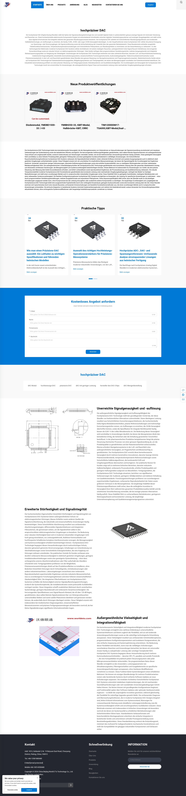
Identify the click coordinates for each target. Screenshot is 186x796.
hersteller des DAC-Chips (109, 386)
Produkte (61, 5)
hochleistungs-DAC (48, 386)
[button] (91, 278)
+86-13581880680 (35, 758)
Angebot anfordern (150, 5)
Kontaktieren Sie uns (114, 5)
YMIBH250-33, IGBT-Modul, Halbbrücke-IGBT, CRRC (75, 127)
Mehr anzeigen (32, 272)
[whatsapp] (183, 394)
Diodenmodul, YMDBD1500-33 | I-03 (40, 127)
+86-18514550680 (37, 767)
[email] (183, 399)
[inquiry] (183, 390)
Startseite (37, 5)
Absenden (93, 352)
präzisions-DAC (66, 386)
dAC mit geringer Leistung (86, 386)
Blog (86, 5)
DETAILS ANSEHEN (40, 106)
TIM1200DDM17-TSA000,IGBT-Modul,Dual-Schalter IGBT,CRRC (110, 127)
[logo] (7, 5)
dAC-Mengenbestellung (133, 386)
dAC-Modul (32, 386)
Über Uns (49, 5)
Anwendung (74, 5)
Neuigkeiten (96, 5)
